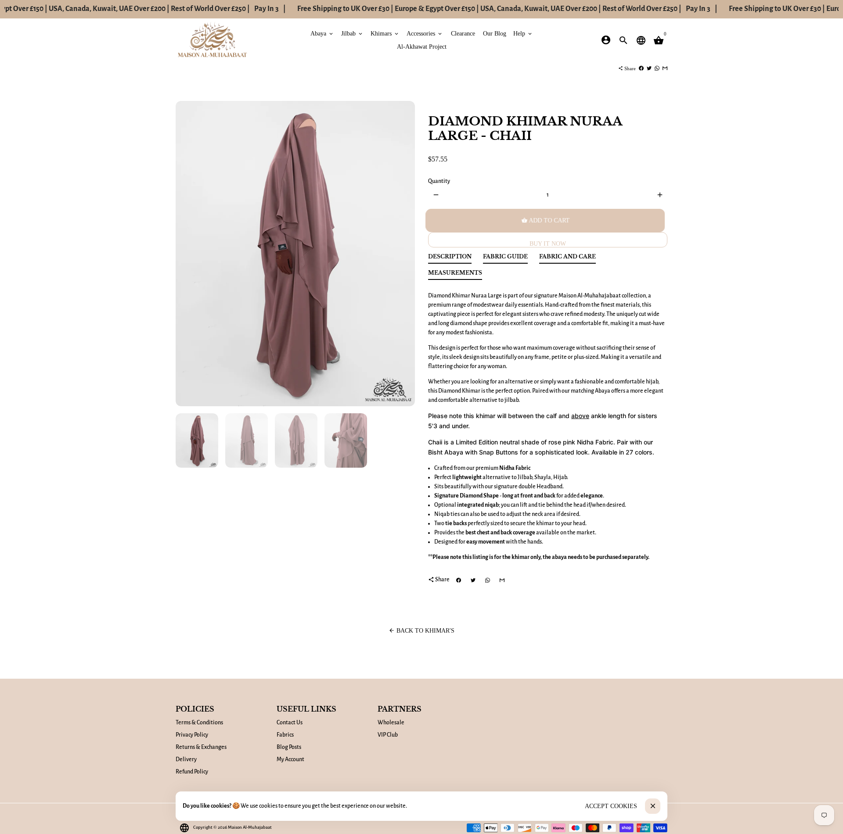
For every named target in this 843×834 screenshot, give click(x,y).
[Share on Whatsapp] (657, 68)
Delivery (186, 759)
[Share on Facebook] (641, 68)
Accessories (425, 33)
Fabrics (285, 735)
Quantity (439, 181)
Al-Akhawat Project (422, 46)
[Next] (403, 253)
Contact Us (290, 722)
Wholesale (391, 722)
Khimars (385, 33)
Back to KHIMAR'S (421, 630)
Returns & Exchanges (201, 747)
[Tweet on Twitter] (649, 68)
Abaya (322, 33)
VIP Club (388, 735)
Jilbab (352, 33)
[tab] (450, 259)
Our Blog (494, 33)
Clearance (463, 33)
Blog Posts (289, 747)
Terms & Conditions (199, 722)
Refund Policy (192, 772)
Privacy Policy (192, 735)
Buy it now (548, 243)
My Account (290, 759)
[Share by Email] (665, 68)
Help (523, 33)
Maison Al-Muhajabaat (250, 827)
